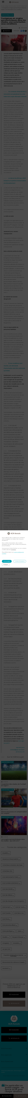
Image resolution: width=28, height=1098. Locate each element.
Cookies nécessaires (19, 561)
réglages (13, 549)
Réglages (5, 564)
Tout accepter (6, 561)
